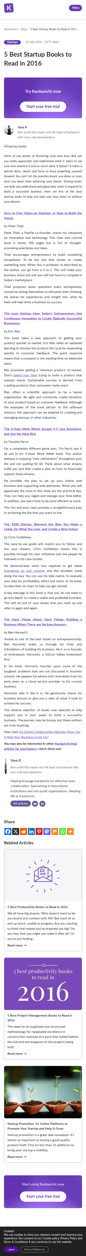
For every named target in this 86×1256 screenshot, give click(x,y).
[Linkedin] (31, 831)
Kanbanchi (24, 8)
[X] (15, 831)
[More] (70, 831)
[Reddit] (23, 831)
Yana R (23, 127)
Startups (12, 42)
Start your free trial (43, 107)
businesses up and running (24, 570)
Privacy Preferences (34, 1249)
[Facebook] (7, 831)
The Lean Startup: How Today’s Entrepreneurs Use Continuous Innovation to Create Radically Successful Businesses (43, 318)
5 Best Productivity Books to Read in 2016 (37, 907)
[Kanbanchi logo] (10, 8)
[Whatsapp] (62, 831)
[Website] (42, 804)
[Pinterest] (39, 831)
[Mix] (54, 831)
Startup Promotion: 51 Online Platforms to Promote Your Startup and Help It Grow (37, 1126)
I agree (11, 1249)
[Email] (35, 804)
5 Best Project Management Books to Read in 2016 (39, 1018)
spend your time (25, 375)
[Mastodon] (46, 831)
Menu (75, 8)
